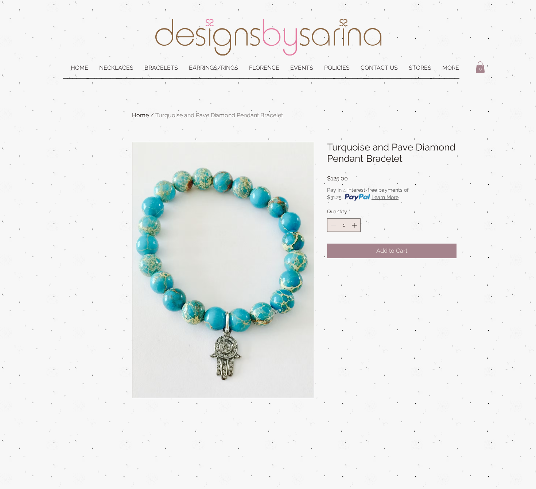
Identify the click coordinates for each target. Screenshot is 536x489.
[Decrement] (332, 225)
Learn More (385, 197)
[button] (480, 67)
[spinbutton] (343, 225)
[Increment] (355, 225)
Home (140, 115)
